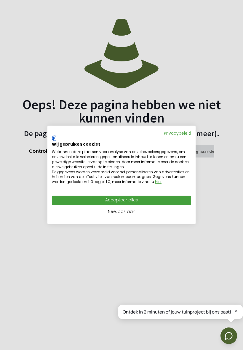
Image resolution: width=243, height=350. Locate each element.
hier (158, 181)
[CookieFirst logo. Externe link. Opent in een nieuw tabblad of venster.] (54, 138)
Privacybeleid (177, 133)
